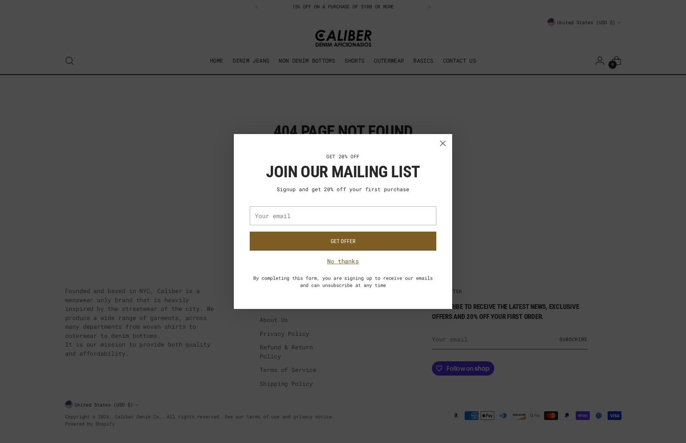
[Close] (443, 143)
